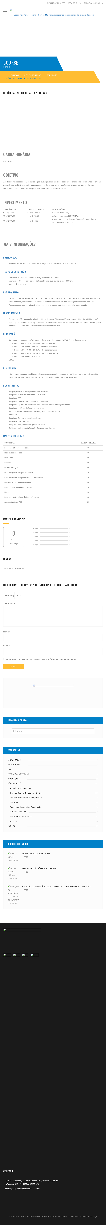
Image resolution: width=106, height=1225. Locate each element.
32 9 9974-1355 (21, 1184)
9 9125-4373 (34, 1184)
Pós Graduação (32, 75)
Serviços (13, 821)
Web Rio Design (90, 1216)
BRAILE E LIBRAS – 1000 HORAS (36, 854)
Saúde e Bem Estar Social (21, 816)
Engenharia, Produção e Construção (25, 807)
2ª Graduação (14, 760)
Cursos (15, 75)
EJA (9, 769)
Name (6, 632)
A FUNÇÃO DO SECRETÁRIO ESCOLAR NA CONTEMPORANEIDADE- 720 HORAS (56, 887)
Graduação (13, 779)
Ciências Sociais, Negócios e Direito (26, 793)
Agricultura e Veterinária (20, 788)
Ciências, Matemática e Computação (26, 798)
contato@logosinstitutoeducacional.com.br (22, 1189)
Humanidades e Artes (19, 812)
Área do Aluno (75, 3)
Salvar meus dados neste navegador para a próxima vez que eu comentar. (41, 659)
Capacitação (14, 765)
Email (6, 645)
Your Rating (8, 595)
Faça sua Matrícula (93, 3)
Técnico (11, 826)
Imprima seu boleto (56, 3)
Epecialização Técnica (18, 774)
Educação (52, 75)
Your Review (9, 603)
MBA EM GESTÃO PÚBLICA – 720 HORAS (40, 868)
